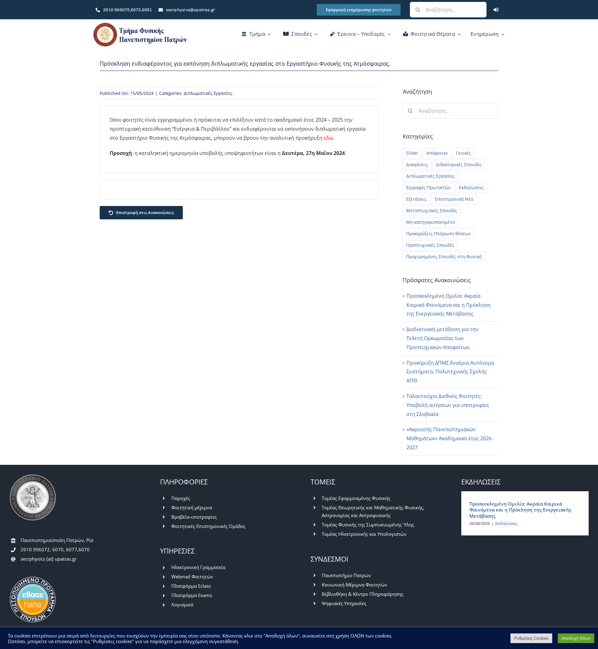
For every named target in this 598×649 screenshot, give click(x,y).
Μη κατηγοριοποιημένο (430, 222)
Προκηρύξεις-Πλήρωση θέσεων (438, 233)
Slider (412, 153)
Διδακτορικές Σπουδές (459, 164)
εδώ (328, 137)
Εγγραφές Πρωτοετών (428, 187)
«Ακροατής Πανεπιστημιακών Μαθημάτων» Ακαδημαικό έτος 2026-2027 (449, 438)
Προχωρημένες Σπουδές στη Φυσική (444, 256)
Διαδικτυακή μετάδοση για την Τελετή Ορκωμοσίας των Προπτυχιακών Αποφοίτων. (442, 338)
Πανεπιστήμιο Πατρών (346, 575)
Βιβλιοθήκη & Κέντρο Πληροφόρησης (362, 594)
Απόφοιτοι (437, 153)
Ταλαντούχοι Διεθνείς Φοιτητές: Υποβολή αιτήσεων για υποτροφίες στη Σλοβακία (447, 405)
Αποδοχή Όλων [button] (576, 638)
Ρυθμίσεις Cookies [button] (531, 638)
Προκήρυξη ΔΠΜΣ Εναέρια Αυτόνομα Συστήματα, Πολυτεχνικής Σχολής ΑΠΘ (450, 371)
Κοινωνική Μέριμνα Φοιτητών (354, 584)
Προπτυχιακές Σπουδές (430, 245)
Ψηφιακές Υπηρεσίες (344, 603)
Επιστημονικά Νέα (454, 199)
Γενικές (463, 153)
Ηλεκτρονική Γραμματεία (198, 567)
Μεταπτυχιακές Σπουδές (431, 210)
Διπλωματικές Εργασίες (208, 93)
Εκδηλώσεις (471, 187)
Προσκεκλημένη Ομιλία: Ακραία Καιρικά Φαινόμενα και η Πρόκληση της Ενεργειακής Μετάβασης (448, 304)
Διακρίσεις (417, 164)
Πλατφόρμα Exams (191, 595)
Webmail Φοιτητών (192, 576)
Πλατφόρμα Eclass (191, 586)
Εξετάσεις (416, 199)
